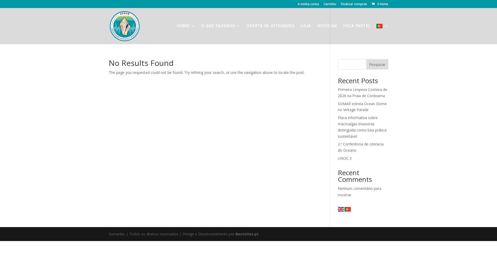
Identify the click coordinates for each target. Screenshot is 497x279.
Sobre (183, 26)
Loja (306, 26)
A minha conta (308, 4)
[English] (341, 208)
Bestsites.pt (247, 233)
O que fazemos (218, 26)
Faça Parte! (356, 26)
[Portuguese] (382, 34)
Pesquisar (377, 64)
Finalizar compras (354, 4)
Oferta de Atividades (270, 26)
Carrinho (330, 4)
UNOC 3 (345, 158)
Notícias (327, 26)
